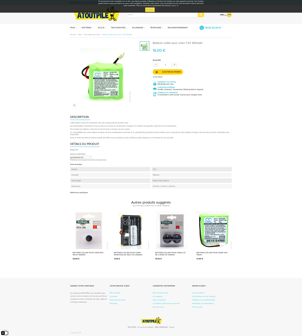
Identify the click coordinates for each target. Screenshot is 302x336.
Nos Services (158, 307)
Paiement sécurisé (118, 300)
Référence (73, 154)
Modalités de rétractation (203, 303)
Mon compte (115, 293)
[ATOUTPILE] (96, 14)
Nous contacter (159, 300)
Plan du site (197, 307)
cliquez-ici (174, 5)
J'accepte (149, 10)
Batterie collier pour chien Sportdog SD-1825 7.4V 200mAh (128, 254)
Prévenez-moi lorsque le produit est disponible (88, 160)
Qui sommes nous (160, 293)
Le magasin (158, 296)
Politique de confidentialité (203, 300)
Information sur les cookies (203, 296)
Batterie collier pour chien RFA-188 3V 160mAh (88, 254)
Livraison (113, 296)
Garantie (113, 303)
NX (77, 150)
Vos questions (198, 293)
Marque (72, 150)
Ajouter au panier (171, 72)
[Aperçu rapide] (88, 245)
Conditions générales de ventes (166, 303)
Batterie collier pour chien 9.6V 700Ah (211, 254)
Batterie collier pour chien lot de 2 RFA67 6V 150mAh (170, 254)
